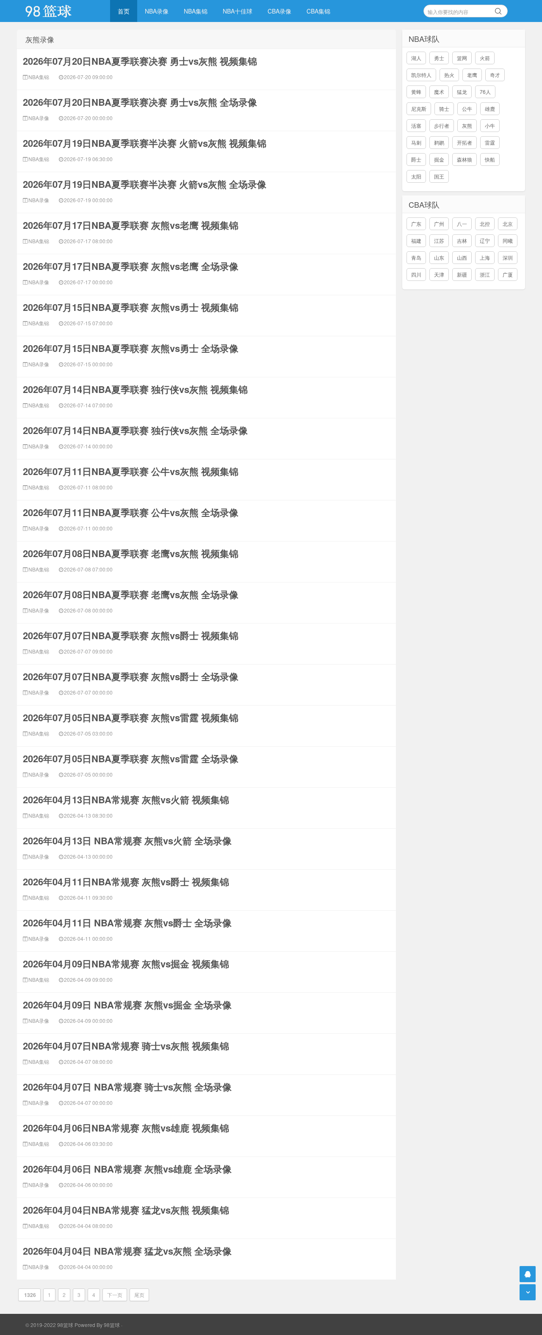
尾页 (139, 1294)
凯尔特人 (421, 74)
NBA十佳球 (237, 11)
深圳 (508, 257)
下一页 (114, 1294)
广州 (439, 223)
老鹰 (472, 74)
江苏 (439, 240)
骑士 (444, 108)
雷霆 (490, 142)
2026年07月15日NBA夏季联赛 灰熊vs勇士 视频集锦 (130, 307)
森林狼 (464, 159)
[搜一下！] (498, 9)
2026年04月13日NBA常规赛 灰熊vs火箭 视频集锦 (126, 799)
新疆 (462, 274)
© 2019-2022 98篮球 (49, 1324)
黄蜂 (416, 91)
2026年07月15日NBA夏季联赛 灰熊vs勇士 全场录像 (130, 348)
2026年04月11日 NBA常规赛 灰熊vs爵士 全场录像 (127, 922)
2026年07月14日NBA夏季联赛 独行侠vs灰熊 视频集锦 (135, 389)
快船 (490, 159)
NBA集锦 (195, 11)
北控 (485, 223)
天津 (439, 274)
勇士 (439, 57)
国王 (439, 176)
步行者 (441, 125)
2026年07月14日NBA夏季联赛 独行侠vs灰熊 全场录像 (135, 430)
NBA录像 (157, 11)
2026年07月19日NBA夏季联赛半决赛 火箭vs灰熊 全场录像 (144, 184)
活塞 (416, 125)
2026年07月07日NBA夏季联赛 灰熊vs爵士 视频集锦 (130, 635)
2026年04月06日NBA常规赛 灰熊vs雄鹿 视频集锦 (126, 1127)
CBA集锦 (318, 11)
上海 (485, 257)
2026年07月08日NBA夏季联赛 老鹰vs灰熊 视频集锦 (130, 553)
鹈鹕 (439, 142)
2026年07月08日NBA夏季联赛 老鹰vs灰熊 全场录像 (130, 594)
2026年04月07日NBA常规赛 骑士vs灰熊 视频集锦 (126, 1045)
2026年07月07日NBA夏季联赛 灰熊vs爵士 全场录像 (130, 676)
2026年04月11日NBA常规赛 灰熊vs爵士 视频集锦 (126, 881)
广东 (416, 223)
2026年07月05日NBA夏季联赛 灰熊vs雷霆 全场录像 (130, 758)
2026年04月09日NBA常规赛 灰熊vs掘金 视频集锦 (126, 963)
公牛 (467, 108)
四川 (416, 274)
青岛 (416, 257)
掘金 (439, 159)
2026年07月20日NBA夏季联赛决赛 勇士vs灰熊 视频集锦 (140, 61)
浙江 (485, 274)
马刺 (416, 142)
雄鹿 (490, 108)
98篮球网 (59, 11)
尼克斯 (418, 108)
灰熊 (467, 125)
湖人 (416, 57)
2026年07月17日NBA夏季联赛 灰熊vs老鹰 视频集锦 (130, 225)
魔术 (439, 91)
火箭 (485, 57)
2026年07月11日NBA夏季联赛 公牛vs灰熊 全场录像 (130, 512)
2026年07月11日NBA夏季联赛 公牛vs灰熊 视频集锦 (130, 471)
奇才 (495, 74)
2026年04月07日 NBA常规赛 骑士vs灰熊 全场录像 (127, 1086)
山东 (439, 257)
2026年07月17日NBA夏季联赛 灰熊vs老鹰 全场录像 (130, 266)
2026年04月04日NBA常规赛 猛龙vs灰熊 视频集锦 (126, 1210)
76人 (485, 91)
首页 (124, 11)
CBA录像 (279, 11)
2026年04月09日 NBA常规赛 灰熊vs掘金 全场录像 (127, 1004)
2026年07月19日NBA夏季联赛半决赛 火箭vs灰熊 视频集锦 (144, 143)
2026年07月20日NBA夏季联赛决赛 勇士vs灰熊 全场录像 (140, 102)
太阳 (416, 176)
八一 (462, 223)
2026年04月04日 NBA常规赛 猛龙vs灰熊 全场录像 (127, 1251)
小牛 (490, 125)
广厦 (508, 274)
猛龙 (462, 91)
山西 (462, 257)
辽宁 (485, 240)
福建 (416, 240)
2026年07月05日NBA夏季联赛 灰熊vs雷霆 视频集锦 (130, 717)
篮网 (462, 57)
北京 (508, 223)
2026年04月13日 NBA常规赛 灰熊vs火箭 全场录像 (127, 840)
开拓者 (464, 142)
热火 (449, 74)
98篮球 (112, 1324)
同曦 (508, 240)
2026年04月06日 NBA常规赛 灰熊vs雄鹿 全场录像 (127, 1169)
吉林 (462, 240)
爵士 (416, 159)
